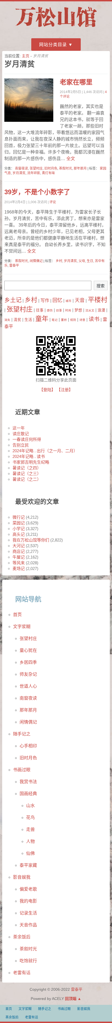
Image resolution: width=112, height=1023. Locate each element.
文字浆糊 (21, 626)
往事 (39, 310)
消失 (7, 319)
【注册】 (65, 389)
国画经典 (28, 793)
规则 (73, 319)
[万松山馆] (56, 28)
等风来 (19, 562)
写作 (45, 300)
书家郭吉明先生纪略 (31, 462)
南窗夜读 (21, 168)
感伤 (50, 310)
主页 (25, 56)
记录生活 (28, 913)
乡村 (59, 261)
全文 (70, 158)
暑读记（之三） (27, 473)
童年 (41, 318)
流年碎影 (33, 173)
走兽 (30, 829)
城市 (68, 300)
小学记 (19, 528)
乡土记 (12, 300)
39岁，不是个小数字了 (37, 192)
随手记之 (21, 734)
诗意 (82, 319)
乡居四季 (28, 662)
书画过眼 (21, 769)
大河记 (19, 545)
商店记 (19, 551)
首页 (17, 614)
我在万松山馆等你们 (31, 540)
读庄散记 (21, 433)
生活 (28, 320)
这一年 (19, 428)
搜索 (101, 285)
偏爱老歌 (28, 889)
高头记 (19, 534)
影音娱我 (21, 877)
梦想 (78, 310)
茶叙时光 (65, 168)
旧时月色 (50, 168)
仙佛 (30, 853)
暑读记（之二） (27, 479)
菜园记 (19, 523)
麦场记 (19, 568)
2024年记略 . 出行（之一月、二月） (45, 450)
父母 (82, 261)
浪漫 (101, 310)
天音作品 (28, 925)
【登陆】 (47, 389)
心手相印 (28, 746)
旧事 (59, 310)
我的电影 (28, 901)
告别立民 (21, 445)
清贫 (17, 320)
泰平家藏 (28, 865)
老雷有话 (21, 972)
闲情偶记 (36, 261)
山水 (30, 805)
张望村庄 (36, 168)
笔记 (55, 319)
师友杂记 (28, 674)
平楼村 (97, 299)
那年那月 (80, 168)
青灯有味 (48, 173)
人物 (30, 841)
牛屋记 (19, 557)
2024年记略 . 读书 (29, 456)
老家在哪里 (76, 82)
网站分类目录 (53, 44)
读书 (94, 319)
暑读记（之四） (27, 468)
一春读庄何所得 (27, 439)
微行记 (19, 517)
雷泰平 (14, 265)
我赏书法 (28, 781)
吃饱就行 (28, 960)
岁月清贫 (19, 173)
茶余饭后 (21, 937)
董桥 (64, 319)
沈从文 (89, 310)
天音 (80, 300)
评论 (52, 202)
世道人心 (28, 686)
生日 (90, 261)
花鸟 (30, 817)
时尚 (68, 310)
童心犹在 (28, 650)
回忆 (57, 300)
